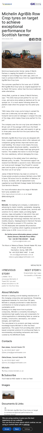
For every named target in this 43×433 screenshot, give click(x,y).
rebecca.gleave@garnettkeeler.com (21, 257)
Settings (27, 429)
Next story (32, 270)
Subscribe (10, 375)
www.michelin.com (24, 230)
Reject (17, 429)
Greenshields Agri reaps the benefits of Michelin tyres (32, 275)
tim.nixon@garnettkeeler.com (20, 255)
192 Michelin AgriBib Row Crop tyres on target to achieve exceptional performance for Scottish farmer (21, 412)
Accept (7, 429)
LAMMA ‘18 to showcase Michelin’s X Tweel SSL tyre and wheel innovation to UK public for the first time (10, 281)
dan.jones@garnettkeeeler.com (15, 352)
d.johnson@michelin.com (22, 241)
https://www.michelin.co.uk (14, 371)
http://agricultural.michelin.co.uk (13, 194)
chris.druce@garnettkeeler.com (15, 363)
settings (26, 425)
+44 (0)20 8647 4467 (11, 350)
